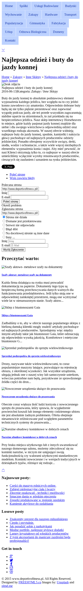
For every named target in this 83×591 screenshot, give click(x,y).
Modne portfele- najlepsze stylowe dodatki (37, 530)
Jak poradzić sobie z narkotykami (31, 526)
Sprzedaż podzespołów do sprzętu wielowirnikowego (31, 355)
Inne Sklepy (33, 77)
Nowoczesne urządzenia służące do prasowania (28, 396)
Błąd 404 (12, 229)
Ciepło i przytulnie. (22, 522)
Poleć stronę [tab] (17, 174)
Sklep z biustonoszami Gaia (17, 315)
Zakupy (18, 77)
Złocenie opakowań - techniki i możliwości (37, 493)
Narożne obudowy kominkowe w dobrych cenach (29, 437)
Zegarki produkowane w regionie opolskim (37, 500)
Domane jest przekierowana (23, 221)
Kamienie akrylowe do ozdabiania (31, 503)
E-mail (6, 197)
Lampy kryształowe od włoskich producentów (39, 533)
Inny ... (10, 237)
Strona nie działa (16, 217)
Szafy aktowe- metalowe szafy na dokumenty (27, 274)
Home (5, 77)
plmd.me (7, 586)
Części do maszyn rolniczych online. (33, 485)
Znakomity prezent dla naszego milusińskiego (39, 519)
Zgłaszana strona (12, 209)
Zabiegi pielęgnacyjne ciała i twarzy (32, 489)
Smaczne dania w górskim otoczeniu (33, 496)
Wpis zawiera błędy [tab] (22, 178)
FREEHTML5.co (30, 582)
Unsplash (63, 582)
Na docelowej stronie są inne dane (27, 233)
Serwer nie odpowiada (20, 225)
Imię (4, 193)
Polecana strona (12, 185)
